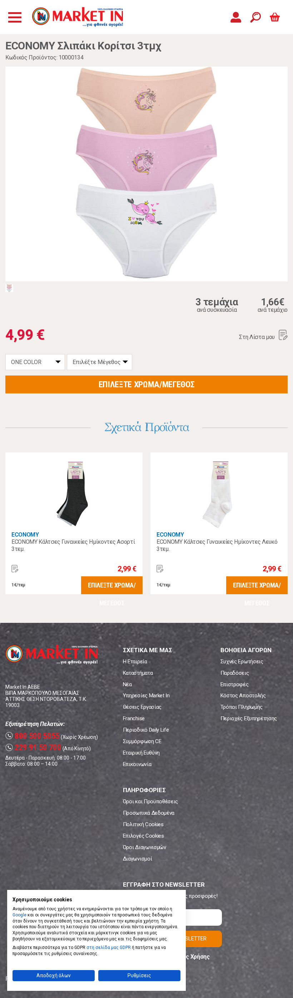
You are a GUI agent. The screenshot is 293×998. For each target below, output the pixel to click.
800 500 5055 (33, 736)
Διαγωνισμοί (137, 859)
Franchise (134, 718)
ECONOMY (25, 534)
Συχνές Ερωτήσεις (241, 661)
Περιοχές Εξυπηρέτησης (248, 718)
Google (19, 914)
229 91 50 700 (34, 747)
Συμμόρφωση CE (142, 741)
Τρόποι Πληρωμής (241, 707)
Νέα (127, 684)
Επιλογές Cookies (143, 836)
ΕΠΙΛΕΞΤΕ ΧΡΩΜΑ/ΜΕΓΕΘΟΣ (147, 384)
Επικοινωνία (137, 764)
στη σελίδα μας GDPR (108, 947)
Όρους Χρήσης (191, 956)
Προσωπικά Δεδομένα (148, 813)
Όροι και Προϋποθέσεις (150, 801)
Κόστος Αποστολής (243, 695)
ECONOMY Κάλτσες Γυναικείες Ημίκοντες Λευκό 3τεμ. (217, 545)
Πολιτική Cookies (143, 824)
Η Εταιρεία (135, 661)
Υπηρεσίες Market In (146, 695)
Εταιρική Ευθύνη (141, 753)
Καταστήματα (138, 673)
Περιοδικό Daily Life (146, 730)
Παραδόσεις (234, 673)
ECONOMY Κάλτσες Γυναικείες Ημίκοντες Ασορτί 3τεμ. (73, 545)
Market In (77, 17)
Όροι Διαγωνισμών (144, 847)
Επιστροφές (234, 684)
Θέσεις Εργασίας (142, 707)
